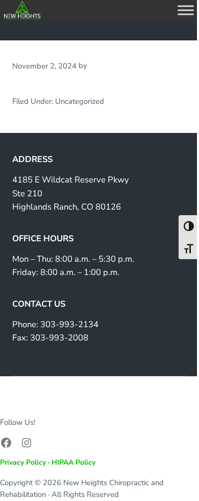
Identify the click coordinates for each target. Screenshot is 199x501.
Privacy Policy (23, 462)
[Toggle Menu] (186, 10)
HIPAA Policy (73, 462)
